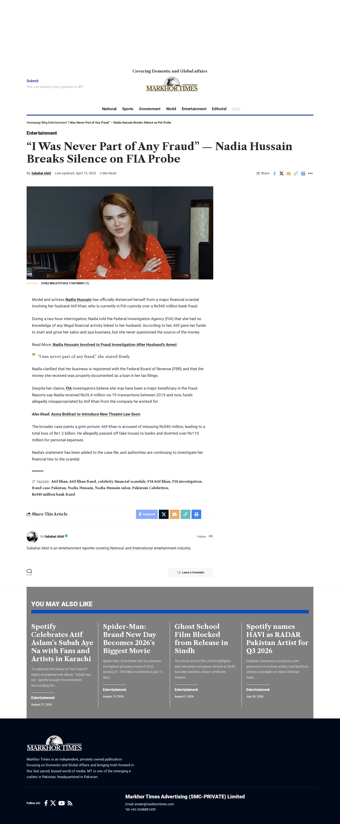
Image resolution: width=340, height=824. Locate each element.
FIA (69, 388)
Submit (33, 81)
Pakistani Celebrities (150, 488)
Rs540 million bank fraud (53, 494)
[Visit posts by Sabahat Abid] (32, 536)
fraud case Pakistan (49, 488)
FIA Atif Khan (158, 481)
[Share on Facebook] (274, 173)
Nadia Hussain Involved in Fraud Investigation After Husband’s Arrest (114, 344)
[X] (53, 803)
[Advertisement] (139, 32)
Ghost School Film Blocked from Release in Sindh (201, 639)
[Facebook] (46, 803)
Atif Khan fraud (82, 481)
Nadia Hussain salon (112, 488)
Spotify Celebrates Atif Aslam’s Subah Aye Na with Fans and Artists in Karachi (62, 643)
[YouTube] (61, 803)
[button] (296, 173)
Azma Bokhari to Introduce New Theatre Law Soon (95, 414)
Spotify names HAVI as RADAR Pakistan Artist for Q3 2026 (277, 639)
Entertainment (57, 122)
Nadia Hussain (78, 299)
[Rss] (70, 803)
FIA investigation (186, 481)
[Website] (210, 536)
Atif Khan (59, 481)
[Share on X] (281, 173)
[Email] (288, 173)
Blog (44, 122)
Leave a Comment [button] (193, 572)
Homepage (34, 122)
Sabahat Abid (41, 173)
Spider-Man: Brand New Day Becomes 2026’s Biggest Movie (129, 639)
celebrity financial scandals (121, 481)
